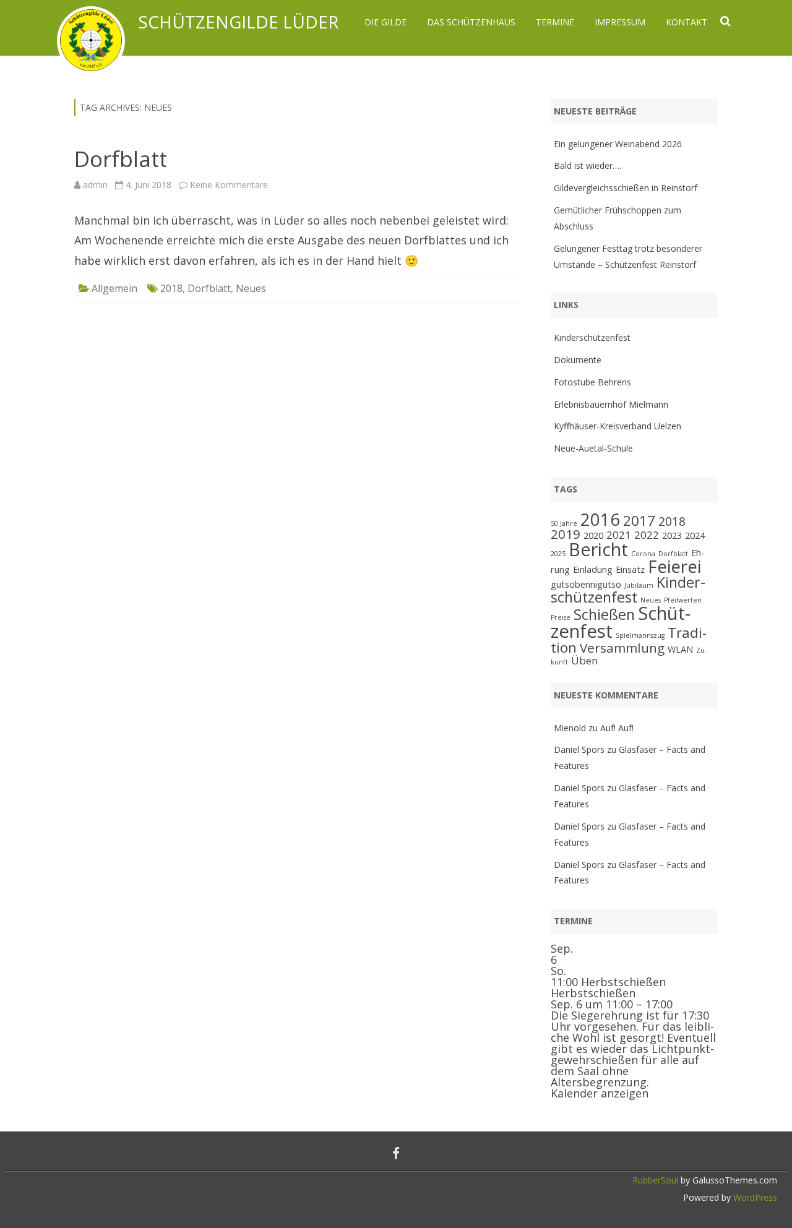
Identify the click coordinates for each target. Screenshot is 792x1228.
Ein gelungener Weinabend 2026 (618, 144)
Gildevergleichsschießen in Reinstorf (625, 188)
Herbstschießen (593, 992)
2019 (565, 534)
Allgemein (114, 288)
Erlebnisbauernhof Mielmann (611, 404)
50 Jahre (564, 523)
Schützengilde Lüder (238, 22)
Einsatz (630, 569)
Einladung (593, 569)
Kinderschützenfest (592, 337)
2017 (639, 520)
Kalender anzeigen (599, 1093)
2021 (618, 535)
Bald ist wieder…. (587, 165)
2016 (600, 519)
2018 (171, 288)
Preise (560, 617)
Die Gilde (385, 22)
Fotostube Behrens (592, 382)
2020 (593, 535)
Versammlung (622, 647)
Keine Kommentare (229, 185)
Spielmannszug (640, 635)
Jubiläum (638, 585)
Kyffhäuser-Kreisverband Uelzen (617, 426)
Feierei (674, 566)
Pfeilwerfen (683, 600)
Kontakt (686, 22)
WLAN (680, 649)
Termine (555, 22)
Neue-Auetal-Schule (593, 448)
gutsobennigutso (586, 584)
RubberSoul (655, 1180)
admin (95, 185)
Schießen (604, 614)
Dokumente (577, 360)
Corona (643, 553)
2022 (646, 535)
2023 (672, 535)
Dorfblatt (120, 158)
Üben (584, 660)
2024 (695, 535)
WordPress (754, 1197)
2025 (558, 553)
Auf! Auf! (617, 728)
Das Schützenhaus (471, 22)
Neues (251, 288)
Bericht (598, 549)
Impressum (620, 22)
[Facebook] (396, 1153)
